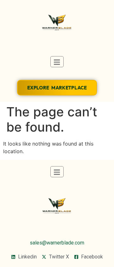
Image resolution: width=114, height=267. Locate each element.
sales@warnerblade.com (57, 243)
